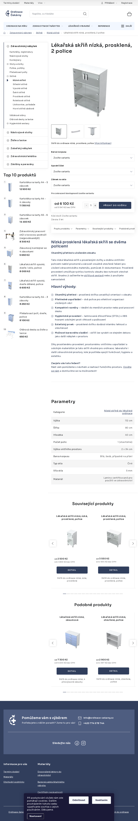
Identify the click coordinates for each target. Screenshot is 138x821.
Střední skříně (20, 84)
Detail (72, 570)
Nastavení (36, 816)
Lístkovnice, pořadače (24, 104)
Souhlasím (101, 800)
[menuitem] (17, 26)
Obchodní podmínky (14, 782)
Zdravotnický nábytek (24, 46)
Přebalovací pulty (18, 72)
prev (53, 543)
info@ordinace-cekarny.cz (98, 718)
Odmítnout (78, 800)
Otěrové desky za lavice (21, 119)
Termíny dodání (11, 3)
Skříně (13, 76)
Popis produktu (62, 228)
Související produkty (102, 228)
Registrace (126, 3)
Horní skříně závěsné (23, 108)
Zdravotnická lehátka (23, 156)
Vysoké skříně (20, 88)
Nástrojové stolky (19, 56)
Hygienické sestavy (19, 123)
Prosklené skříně (21, 96)
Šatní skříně (19, 92)
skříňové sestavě (94, 275)
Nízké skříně (19, 80)
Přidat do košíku (115, 205)
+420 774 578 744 (93, 723)
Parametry (81, 228)
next (133, 543)
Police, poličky (17, 68)
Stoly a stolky (16, 64)
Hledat (85, 13)
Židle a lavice (19, 140)
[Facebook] (77, 743)
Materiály (29, 3)
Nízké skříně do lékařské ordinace (118, 412)
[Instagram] (83, 743)
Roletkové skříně (21, 100)
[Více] (126, 26)
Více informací (102, 143)
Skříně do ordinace (119, 812)
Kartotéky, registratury (21, 52)
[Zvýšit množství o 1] (95, 205)
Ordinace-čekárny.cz (18, 812)
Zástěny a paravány (22, 164)
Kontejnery (15, 60)
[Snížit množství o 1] (86, 205)
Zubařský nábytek (21, 148)
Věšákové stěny (18, 115)
